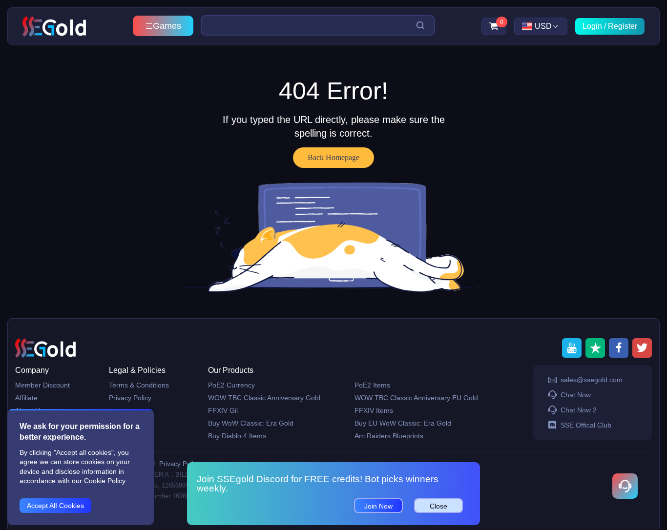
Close (438, 506)
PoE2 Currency (231, 385)
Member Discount (42, 385)
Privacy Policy (130, 398)
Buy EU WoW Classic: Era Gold (402, 423)
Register (622, 26)
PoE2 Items (372, 385)
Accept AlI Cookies (55, 506)
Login (592, 26)
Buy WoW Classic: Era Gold (250, 423)
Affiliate (26, 398)
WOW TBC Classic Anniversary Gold (264, 398)
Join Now (378, 506)
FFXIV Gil (223, 410)
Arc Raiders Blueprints (388, 436)
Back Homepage (333, 157)
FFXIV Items (373, 410)
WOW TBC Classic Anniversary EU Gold (416, 398)
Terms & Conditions (139, 385)
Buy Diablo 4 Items (237, 436)
